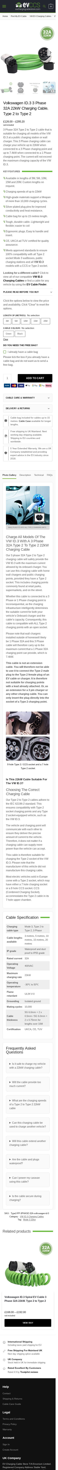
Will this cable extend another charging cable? (27, 1143)
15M (36, 321)
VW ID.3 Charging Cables (32, 1216)
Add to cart (35, 378)
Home (5, 16)
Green (8, 334)
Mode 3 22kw (29, 1219)
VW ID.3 (39, 262)
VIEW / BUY (28, 1323)
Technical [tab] (39, 475)
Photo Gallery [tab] (9, 475)
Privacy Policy (10, 1424)
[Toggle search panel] (44, 6)
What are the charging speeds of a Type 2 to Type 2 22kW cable (27, 1104)
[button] (50, 6)
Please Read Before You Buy (21, 292)
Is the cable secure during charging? (25, 1198)
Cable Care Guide (12, 1404)
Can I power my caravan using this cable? (24, 1179)
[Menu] (7, 6)
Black (20, 334)
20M (46, 321)
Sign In (6, 1444)
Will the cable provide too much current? (25, 1084)
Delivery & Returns (18, 408)
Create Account (10, 1449)
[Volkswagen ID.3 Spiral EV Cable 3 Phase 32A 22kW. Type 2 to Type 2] (28, 1266)
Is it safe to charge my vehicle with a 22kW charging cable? (27, 1065)
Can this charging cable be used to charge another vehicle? (27, 1124)
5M (16, 321)
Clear (5, 339)
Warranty (7, 1429)
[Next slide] (50, 52)
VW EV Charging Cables (40, 16)
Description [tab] (25, 475)
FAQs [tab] (50, 475)
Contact (6, 1393)
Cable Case (25, 421)
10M (26, 321)
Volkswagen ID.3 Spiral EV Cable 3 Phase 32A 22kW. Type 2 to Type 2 (25, 1299)
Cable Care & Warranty (20, 398)
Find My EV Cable (19, 16)
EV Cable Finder (36, 284)
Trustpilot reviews (29, 1372)
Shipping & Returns (12, 1398)
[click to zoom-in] (28, 52)
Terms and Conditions (14, 1419)
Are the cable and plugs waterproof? (24, 1161)
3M (7, 321)
